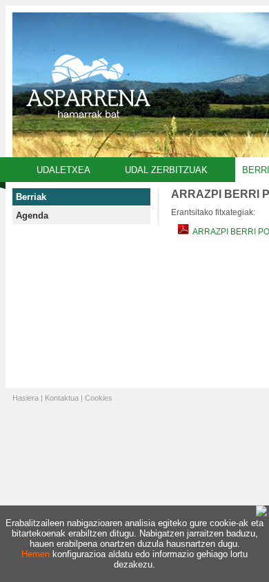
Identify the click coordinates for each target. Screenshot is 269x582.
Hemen (35, 554)
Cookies (98, 398)
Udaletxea (63, 170)
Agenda (32, 215)
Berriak (31, 197)
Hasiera (25, 398)
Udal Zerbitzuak (166, 170)
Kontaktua (62, 398)
